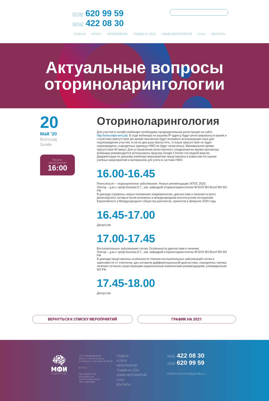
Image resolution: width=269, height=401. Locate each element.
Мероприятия (117, 34)
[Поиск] (225, 12)
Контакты (218, 34)
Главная (79, 34)
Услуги (96, 34)
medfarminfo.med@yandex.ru (186, 374)
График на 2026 (144, 34)
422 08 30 (185, 355)
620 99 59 (185, 362)
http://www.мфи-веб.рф (112, 135)
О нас (201, 34)
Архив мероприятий (177, 34)
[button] (82, 319)
